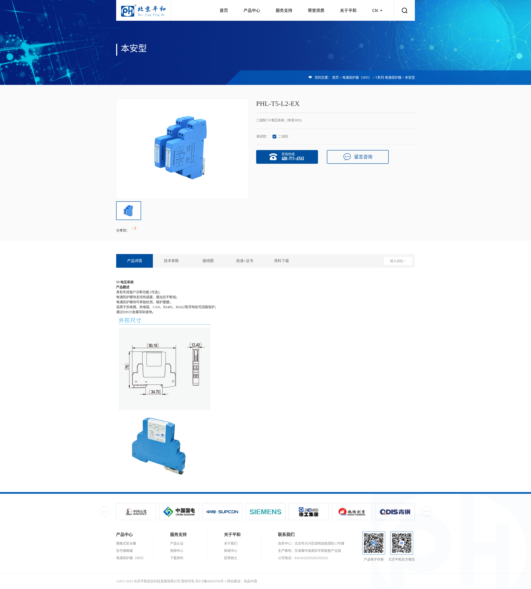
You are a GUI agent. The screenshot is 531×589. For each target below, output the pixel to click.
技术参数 (171, 261)
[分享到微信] (132, 228)
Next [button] (426, 511)
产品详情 (134, 261)
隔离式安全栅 (126, 543)
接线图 (208, 261)
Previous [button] (105, 511)
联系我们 (286, 534)
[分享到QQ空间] (133, 228)
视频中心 (176, 550)
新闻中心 (230, 550)
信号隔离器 (124, 550)
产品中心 (252, 10)
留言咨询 (363, 156)
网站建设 (233, 581)
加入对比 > (398, 261)
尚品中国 (250, 581)
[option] (182, 149)
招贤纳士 (230, 558)
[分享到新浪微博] (135, 228)
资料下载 (281, 261)
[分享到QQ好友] (130, 228)
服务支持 (284, 10)
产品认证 (176, 543)
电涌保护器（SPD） (357, 77)
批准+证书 (244, 261)
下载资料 (176, 558)
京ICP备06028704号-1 (210, 581)
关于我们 (230, 543)
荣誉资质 (316, 10)
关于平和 (348, 10)
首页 (224, 10)
